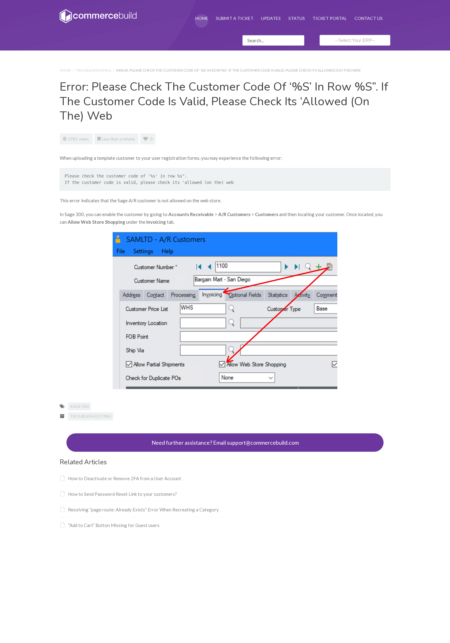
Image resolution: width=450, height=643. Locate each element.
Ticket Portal (330, 18)
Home (201, 18)
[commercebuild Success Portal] (98, 15)
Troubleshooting (93, 70)
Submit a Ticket (234, 18)
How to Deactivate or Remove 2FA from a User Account (124, 478)
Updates (271, 18)
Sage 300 (79, 406)
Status (296, 18)
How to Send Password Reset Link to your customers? (122, 494)
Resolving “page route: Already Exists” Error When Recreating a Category (143, 509)
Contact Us (368, 18)
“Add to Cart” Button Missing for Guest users (113, 525)
